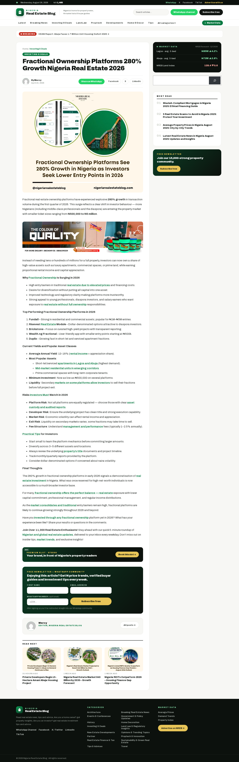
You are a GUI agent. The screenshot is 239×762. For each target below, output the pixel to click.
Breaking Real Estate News (135, 712)
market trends (46, 539)
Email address (78, 585)
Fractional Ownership (42, 277)
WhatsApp (171, 2)
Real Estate (48, 324)
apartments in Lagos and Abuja (78, 363)
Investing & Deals (62, 23)
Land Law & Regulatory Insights (133, 727)
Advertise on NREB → (173, 728)
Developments (114, 23)
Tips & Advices (94, 746)
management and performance (83, 426)
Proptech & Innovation (133, 736)
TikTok (198, 2)
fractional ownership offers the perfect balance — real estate (74, 493)
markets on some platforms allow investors (82, 382)
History (91, 722)
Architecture (93, 712)
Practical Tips (31, 434)
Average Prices (166, 712)
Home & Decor (135, 23)
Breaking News (38, 23)
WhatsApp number (43, 597)
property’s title (73, 451)
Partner (91, 736)
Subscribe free (211, 12)
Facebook (188, 2)
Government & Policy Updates (132, 717)
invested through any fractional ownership (61, 517)
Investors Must (39, 394)
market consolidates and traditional (53, 505)
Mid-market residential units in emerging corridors (67, 368)
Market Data (213, 23)
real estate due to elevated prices (88, 285)
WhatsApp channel (184, 12)
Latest (22, 23)
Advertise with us (214, 2)
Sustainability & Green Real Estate (135, 741)
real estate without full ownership (65, 304)
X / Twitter (57, 730)
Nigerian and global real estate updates (47, 534)
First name (33, 585)
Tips (150, 23)
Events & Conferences (99, 716)
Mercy (37, 80)
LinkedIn (136, 81)
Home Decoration (130, 722)
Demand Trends (166, 716)
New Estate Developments (101, 732)
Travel (124, 746)
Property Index (165, 720)
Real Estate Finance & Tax (100, 740)
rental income (79, 353)
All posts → (130, 625)
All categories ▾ (167, 23)
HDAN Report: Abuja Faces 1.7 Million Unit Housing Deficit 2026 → (74, 34)
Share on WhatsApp (91, 81)
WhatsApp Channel (26, 730)
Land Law (81, 23)
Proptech (96, 23)
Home (25, 49)
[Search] (214, 80)
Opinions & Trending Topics (135, 732)
